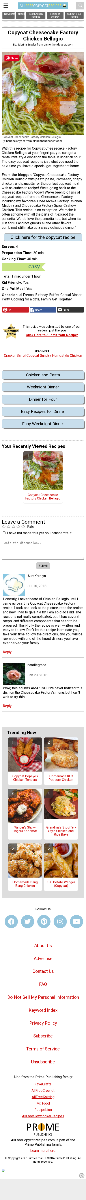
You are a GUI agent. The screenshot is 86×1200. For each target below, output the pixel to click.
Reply (7, 652)
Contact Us (43, 971)
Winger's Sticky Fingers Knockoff (25, 829)
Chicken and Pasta (43, 374)
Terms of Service (43, 1049)
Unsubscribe (43, 1062)
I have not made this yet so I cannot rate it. (39, 533)
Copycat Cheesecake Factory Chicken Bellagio (42, 496)
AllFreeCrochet (43, 1090)
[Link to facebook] (11, 921)
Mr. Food (43, 1103)
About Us (43, 945)
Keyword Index (43, 1010)
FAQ (43, 984)
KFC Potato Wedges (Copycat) (61, 884)
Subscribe (43, 1036)
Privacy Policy (43, 1023)
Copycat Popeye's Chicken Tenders (25, 778)
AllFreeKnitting (43, 1097)
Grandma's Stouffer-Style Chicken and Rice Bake (61, 831)
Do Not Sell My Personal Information (43, 997)
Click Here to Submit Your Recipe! (52, 335)
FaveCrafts (43, 1084)
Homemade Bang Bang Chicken (25, 884)
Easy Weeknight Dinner (43, 423)
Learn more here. (43, 1151)
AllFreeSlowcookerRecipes (43, 1116)
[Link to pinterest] (43, 921)
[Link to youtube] (76, 921)
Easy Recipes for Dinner (43, 411)
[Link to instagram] (60, 921)
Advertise (43, 958)
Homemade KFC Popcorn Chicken (61, 778)
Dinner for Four (43, 399)
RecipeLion (43, 1110)
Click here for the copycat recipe (43, 237)
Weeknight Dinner (43, 387)
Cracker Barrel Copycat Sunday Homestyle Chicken (43, 355)
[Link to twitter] (27, 921)
